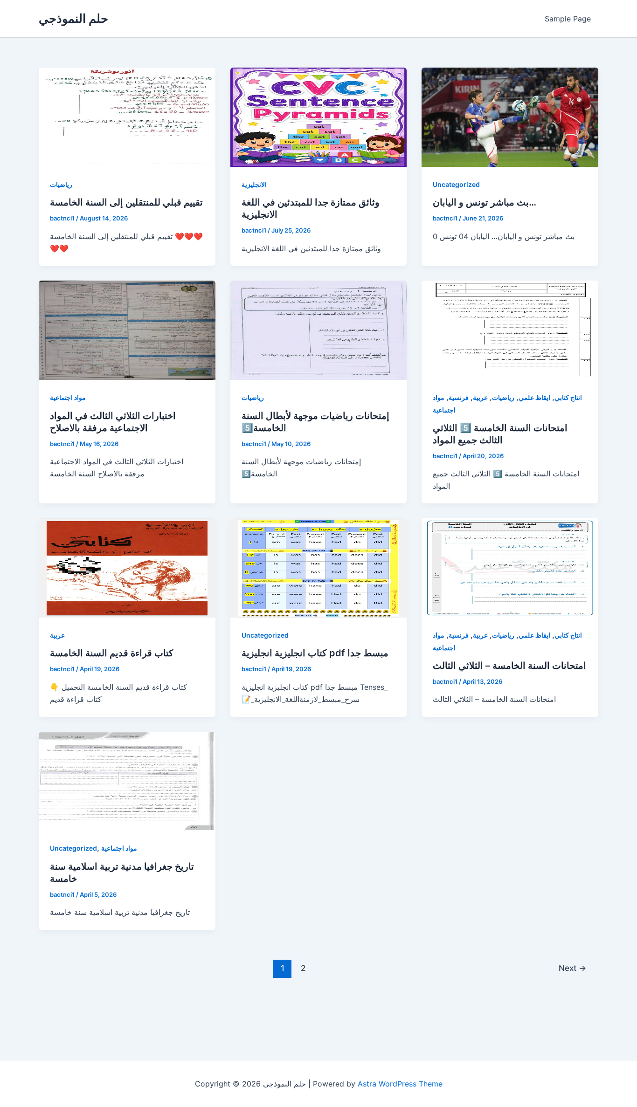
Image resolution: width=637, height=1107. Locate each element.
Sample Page (568, 18)
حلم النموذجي (73, 18)
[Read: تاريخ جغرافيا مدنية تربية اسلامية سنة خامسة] (127, 780)
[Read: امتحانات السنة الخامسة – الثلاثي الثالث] (510, 567)
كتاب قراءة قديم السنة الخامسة (111, 653)
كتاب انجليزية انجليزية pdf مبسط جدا (315, 653)
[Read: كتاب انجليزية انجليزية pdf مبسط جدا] (318, 567)
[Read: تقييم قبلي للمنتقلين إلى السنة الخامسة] (127, 116)
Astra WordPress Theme (400, 1083)
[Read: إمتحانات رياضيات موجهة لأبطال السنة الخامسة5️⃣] (318, 329)
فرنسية (459, 397)
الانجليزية (254, 184)
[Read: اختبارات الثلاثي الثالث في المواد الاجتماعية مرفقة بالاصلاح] (127, 329)
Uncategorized (456, 184)
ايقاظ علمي (534, 397)
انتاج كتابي (568, 397)
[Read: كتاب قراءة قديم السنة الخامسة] (127, 567)
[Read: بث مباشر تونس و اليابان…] (510, 116)
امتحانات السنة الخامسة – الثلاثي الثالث (509, 665)
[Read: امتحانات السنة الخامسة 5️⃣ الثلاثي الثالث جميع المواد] (510, 329)
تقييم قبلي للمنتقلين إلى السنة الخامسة (126, 202)
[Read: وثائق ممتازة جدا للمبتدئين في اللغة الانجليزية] (318, 116)
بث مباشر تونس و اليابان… (484, 202)
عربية (480, 397)
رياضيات (61, 184)
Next (572, 968)
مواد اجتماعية (68, 397)
